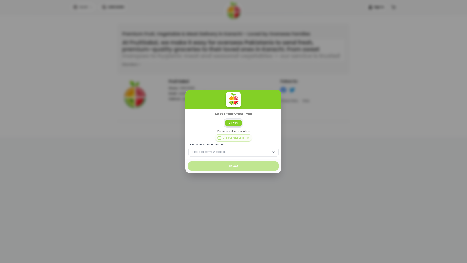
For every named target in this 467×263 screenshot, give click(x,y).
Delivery (233, 122)
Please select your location (207, 144)
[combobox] (192, 152)
